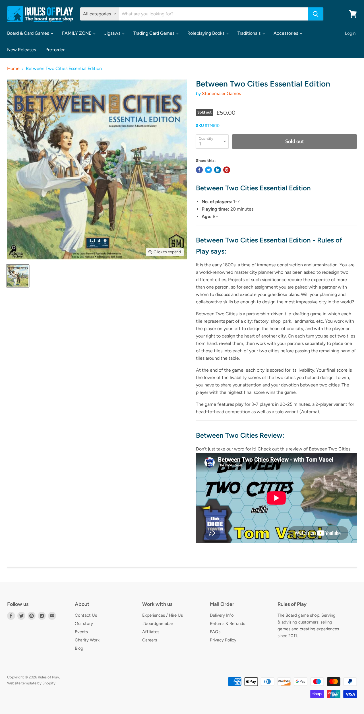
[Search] (315, 13)
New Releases (21, 49)
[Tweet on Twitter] (208, 169)
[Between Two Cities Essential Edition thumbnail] (18, 276)
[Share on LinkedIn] (217, 169)
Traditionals (249, 33)
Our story (84, 623)
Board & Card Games (28, 33)
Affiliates (150, 631)
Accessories (286, 33)
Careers (149, 640)
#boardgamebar (157, 623)
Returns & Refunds (227, 623)
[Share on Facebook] (199, 169)
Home (13, 68)
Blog (79, 648)
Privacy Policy (223, 640)
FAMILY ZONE (77, 33)
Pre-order (55, 49)
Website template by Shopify (31, 683)
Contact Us (86, 615)
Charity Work (87, 640)
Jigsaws (112, 33)
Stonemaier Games (221, 93)
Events (81, 631)
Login (350, 33)
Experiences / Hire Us (162, 615)
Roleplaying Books (206, 33)
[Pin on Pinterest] (226, 169)
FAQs (215, 631)
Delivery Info (222, 615)
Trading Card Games (154, 33)
